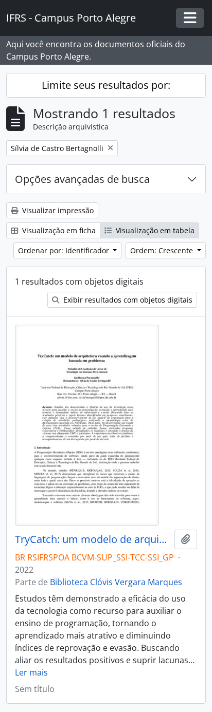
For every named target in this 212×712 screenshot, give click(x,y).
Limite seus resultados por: (106, 85)
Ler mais (31, 672)
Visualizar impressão (57, 210)
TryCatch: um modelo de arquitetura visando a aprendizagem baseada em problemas (92, 539)
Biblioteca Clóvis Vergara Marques (116, 582)
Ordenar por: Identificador (64, 250)
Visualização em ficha (58, 230)
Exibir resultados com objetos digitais (126, 300)
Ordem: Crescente (162, 250)
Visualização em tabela (154, 230)
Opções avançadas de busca (82, 179)
